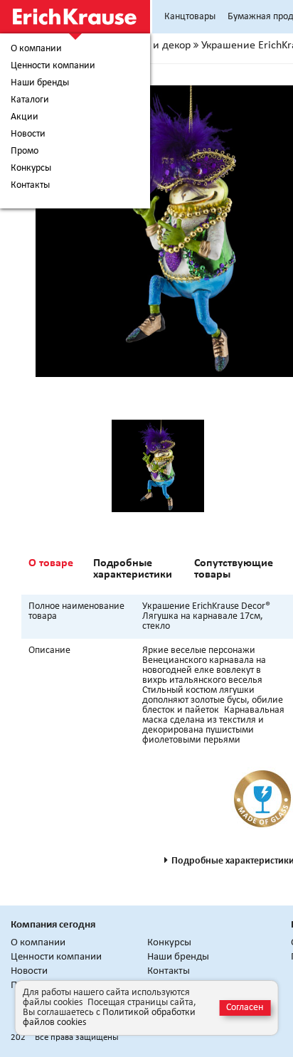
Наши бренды (40, 83)
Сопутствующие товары (233, 569)
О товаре (50, 563)
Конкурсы (31, 169)
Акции (24, 117)
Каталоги (30, 100)
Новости (28, 134)
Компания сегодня (53, 925)
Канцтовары (189, 16)
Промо (24, 151)
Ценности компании (53, 66)
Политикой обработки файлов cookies (109, 1017)
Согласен (244, 1007)
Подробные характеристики (132, 569)
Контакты (30, 186)
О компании (36, 49)
